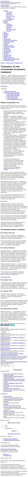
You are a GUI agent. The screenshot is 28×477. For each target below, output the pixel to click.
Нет (6, 427)
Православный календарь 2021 (11, 59)
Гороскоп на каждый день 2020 (12, 167)
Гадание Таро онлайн (9, 47)
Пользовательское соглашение (8, 449)
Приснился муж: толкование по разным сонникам (13, 357)
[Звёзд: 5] (23, 329)
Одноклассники (8, 455)
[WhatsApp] (10, 325)
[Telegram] (14, 325)
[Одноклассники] (3, 325)
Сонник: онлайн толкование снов (12, 407)
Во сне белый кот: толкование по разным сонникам (14, 361)
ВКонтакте (6, 454)
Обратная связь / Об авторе (10, 438)
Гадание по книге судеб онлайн (12, 388)
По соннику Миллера (13, 94)
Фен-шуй (6, 53)
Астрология (7, 42)
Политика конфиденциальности (12, 440)
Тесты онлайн (7, 38)
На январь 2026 (10, 18)
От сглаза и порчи (11, 29)
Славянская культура (9, 57)
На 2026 (9, 17)
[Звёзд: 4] (18, 329)
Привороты (9, 25)
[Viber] (8, 325)
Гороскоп (6, 10)
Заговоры (9, 24)
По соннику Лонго (12, 98)
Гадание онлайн (5, 5)
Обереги (6, 36)
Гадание (6, 44)
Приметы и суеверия (9, 411)
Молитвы (6, 34)
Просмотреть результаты (14, 433)
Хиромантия (7, 52)
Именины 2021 (7, 56)
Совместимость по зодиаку (10, 40)
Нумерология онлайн (9, 41)
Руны (5, 32)
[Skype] (12, 325)
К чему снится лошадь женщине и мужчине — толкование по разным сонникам (12, 354)
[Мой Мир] (6, 325)
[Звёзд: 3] (13, 329)
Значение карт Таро (9, 45)
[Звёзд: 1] (3, 329)
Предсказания (7, 49)
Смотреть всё (4, 393)
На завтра (9, 13)
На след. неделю (11, 16)
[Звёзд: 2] (8, 329)
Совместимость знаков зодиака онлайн (13, 399)
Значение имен (7, 55)
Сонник (6, 21)
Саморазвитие (7, 51)
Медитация (6, 48)
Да (6, 425)
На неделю (9, 14)
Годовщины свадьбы (9, 60)
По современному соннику (14, 99)
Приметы (6, 33)
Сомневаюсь (8, 428)
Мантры (9, 30)
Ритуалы (9, 28)
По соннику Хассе (12, 96)
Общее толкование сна (10, 91)
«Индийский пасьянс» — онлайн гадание (14, 379)
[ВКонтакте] (1, 325)
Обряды (6, 22)
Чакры (5, 37)
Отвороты (9, 26)
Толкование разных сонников (12, 92)
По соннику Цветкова (13, 95)
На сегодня (9, 12)
